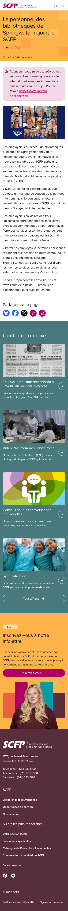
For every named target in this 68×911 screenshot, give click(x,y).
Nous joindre (11, 814)
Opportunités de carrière (18, 807)
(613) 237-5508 (29, 773)
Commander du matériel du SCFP (23, 855)
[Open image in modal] (34, 122)
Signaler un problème (51, 902)
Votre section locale (15, 834)
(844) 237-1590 (26, 777)
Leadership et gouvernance (20, 800)
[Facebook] (5, 875)
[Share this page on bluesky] (6, 314)
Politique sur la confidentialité (18, 902)
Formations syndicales (17, 841)
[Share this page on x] (24, 314)
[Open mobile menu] (63, 6)
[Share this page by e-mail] (42, 314)
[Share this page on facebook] (15, 314)
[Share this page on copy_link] (33, 314)
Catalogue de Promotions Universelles (27, 848)
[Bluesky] (13, 875)
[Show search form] (55, 6)
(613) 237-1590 (27, 769)
